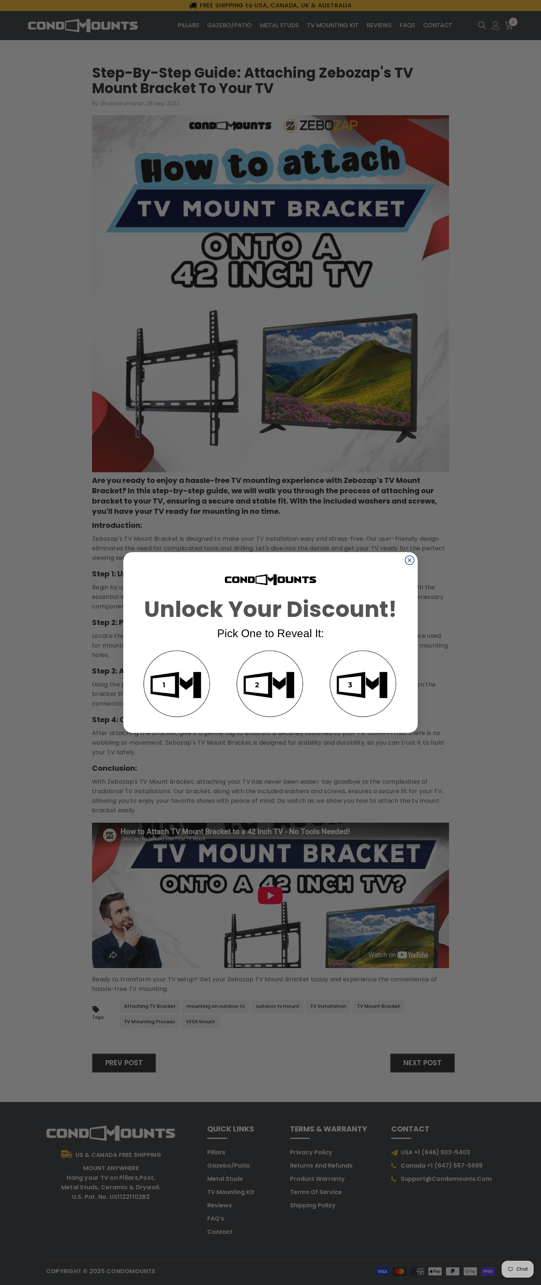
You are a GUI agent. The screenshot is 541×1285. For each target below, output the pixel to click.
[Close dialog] (409, 560)
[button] (177, 685)
